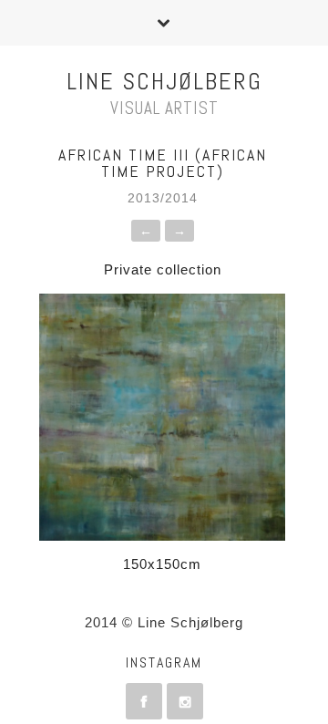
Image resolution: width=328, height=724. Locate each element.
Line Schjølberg (164, 82)
